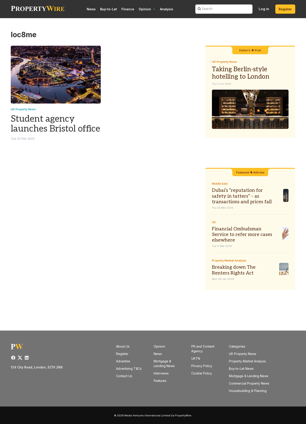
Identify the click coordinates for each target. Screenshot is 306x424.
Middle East (220, 183)
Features (160, 381)
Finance (127, 9)
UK (214, 222)
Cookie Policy (201, 373)
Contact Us (124, 376)
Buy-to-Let (108, 9)
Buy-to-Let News (241, 368)
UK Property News (23, 109)
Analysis (166, 9)
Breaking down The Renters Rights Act (234, 270)
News (91, 9)
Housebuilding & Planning (248, 391)
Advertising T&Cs (129, 368)
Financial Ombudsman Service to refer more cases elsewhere (242, 234)
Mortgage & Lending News (248, 376)
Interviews (161, 373)
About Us (122, 346)
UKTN (195, 358)
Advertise (123, 361)
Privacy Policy (201, 366)
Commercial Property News (249, 383)
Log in (264, 9)
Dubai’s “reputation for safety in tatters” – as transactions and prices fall (242, 196)
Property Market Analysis (229, 260)
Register (285, 9)
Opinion (145, 9)
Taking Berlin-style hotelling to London (240, 73)
